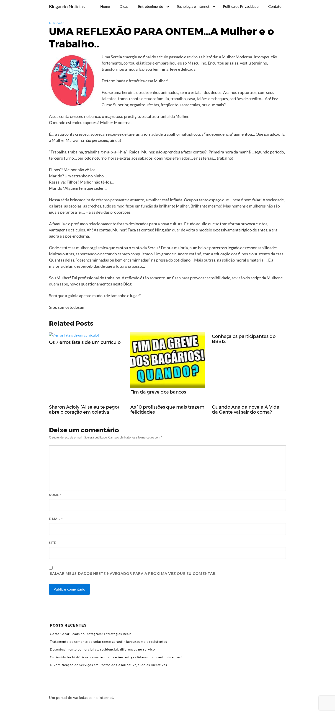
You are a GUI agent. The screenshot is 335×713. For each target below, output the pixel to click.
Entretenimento (150, 6)
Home (105, 6)
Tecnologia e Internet (193, 6)
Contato (274, 6)
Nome (55, 495)
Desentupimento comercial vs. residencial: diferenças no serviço (102, 649)
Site (52, 542)
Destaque (57, 23)
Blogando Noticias (67, 6)
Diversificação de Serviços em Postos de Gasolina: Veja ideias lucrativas (108, 665)
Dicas (124, 6)
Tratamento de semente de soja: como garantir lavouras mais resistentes (108, 641)
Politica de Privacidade (240, 6)
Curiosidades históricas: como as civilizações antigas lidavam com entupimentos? (116, 657)
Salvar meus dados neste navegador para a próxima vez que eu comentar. (133, 573)
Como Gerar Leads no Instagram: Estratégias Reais (90, 634)
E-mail (56, 519)
